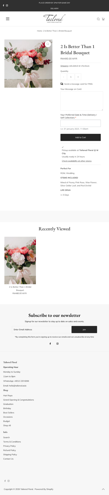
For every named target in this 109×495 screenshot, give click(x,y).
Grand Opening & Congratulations (18, 400)
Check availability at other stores (77, 161)
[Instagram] (7, 5)
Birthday (7, 408)
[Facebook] (3, 5)
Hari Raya (7, 395)
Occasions (8, 417)
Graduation (8, 404)
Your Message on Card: (71, 89)
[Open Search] (98, 19)
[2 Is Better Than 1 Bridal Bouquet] (20, 260)
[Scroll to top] (103, 489)
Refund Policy (9, 450)
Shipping (64, 66)
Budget (6, 421)
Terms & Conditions (12, 441)
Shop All (7, 425)
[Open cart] (103, 18)
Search (6, 437)
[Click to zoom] (48, 44)
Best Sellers (8, 412)
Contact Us (8, 459)
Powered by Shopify (44, 489)
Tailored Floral (26, 489)
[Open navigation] (16, 18)
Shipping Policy (10, 454)
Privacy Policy (9, 446)
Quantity (64, 71)
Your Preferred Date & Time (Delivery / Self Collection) (78, 116)
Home (39, 31)
